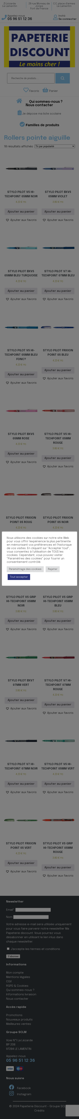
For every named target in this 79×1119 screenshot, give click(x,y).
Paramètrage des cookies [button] (25, 569)
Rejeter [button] (52, 569)
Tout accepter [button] (19, 577)
